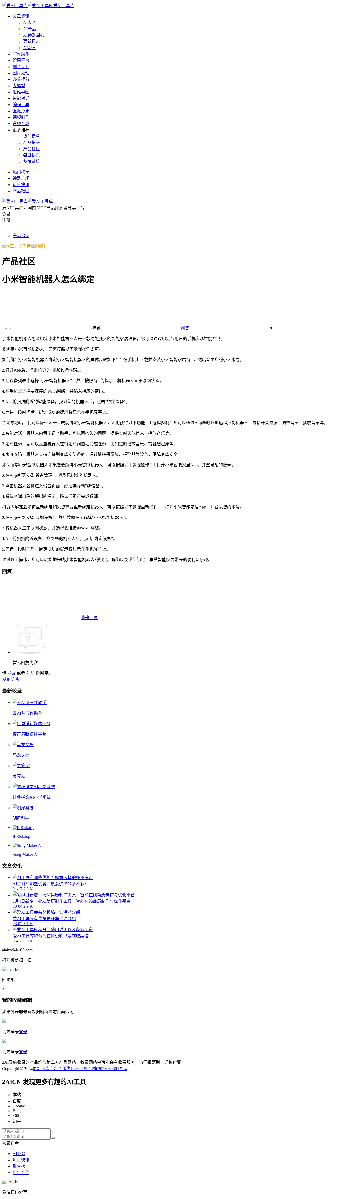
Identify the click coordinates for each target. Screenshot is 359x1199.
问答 (185, 328)
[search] (53, 1132)
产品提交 (31, 142)
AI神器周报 (33, 35)
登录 (11, 673)
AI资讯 (29, 48)
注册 (30, 673)
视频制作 (21, 117)
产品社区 (31, 149)
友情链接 (31, 161)
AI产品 (29, 29)
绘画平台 (21, 60)
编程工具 (21, 104)
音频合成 (21, 123)
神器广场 (21, 178)
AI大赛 (29, 22)
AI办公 (19, 1153)
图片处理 (21, 73)
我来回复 (89, 617)
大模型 (19, 85)
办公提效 (21, 79)
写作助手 (21, 54)
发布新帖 (10, 679)
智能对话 (21, 98)
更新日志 (31, 41)
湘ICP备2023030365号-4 (105, 1068)
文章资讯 (21, 16)
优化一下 (74, 1068)
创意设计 (21, 66)
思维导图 (21, 92)
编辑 (27, 1000)
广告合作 (57, 1068)
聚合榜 (19, 1166)
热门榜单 (31, 136)
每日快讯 (31, 155)
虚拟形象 (21, 111)
